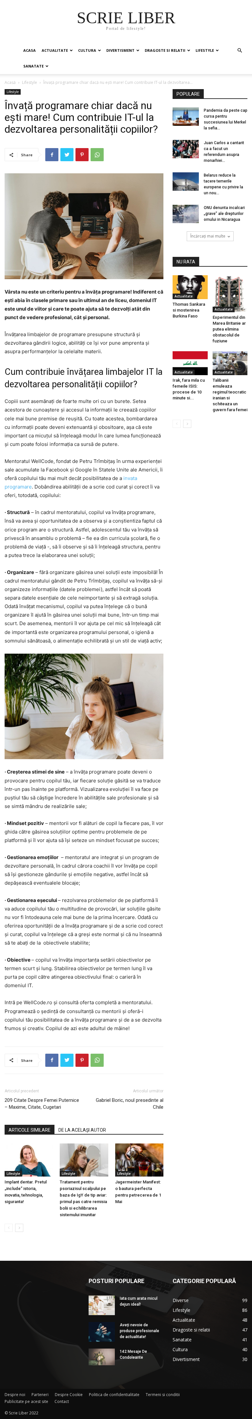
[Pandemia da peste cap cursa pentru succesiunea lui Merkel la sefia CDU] (186, 116)
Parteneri (40, 1394)
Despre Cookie (69, 1394)
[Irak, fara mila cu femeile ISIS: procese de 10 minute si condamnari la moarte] (190, 363)
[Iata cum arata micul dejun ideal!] (102, 1305)
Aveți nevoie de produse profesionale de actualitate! (139, 1331)
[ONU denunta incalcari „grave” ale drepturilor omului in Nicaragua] (186, 214)
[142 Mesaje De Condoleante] (102, 1357)
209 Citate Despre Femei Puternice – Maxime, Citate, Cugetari (42, 1103)
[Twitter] (67, 154)
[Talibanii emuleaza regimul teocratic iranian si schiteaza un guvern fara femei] (230, 363)
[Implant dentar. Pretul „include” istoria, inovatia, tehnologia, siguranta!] (29, 1160)
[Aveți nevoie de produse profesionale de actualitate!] (102, 1332)
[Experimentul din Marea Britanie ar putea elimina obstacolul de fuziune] (230, 293)
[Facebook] (51, 154)
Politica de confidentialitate (114, 1394)
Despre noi (15, 1394)
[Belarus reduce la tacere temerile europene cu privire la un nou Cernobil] (186, 181)
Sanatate (33, 66)
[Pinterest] (82, 154)
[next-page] (19, 1228)
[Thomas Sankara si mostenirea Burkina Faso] (190, 287)
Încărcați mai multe (207, 236)
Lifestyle (205, 50)
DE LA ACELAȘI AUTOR (82, 1130)
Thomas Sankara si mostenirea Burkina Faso (189, 310)
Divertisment (120, 50)
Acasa (29, 50)
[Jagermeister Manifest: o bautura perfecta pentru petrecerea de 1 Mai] (139, 1160)
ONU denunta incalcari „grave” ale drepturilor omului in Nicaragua (224, 213)
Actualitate (55, 50)
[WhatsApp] (97, 154)
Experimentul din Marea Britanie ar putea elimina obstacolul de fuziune (229, 329)
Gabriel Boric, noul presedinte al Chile (129, 1103)
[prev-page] (9, 1228)
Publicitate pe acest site (26, 1401)
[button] (239, 51)
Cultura (87, 50)
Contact (61, 1401)
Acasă (10, 82)
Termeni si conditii (163, 1394)
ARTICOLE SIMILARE (30, 1130)
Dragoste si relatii (165, 50)
